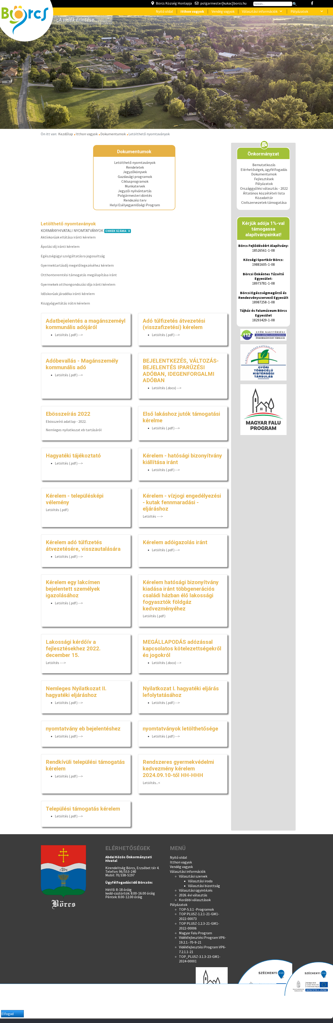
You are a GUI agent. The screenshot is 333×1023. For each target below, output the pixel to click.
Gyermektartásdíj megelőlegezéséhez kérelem (77, 265)
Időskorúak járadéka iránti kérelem (68, 293)
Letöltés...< (151, 782)
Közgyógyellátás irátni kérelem (65, 303)
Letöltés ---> (153, 516)
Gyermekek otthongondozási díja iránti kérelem (78, 284)
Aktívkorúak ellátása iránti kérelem (68, 237)
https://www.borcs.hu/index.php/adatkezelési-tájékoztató (146, 1004)
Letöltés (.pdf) (57, 509)
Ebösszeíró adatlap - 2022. (66, 421)
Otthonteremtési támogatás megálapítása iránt (79, 275)
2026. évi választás (193, 895)
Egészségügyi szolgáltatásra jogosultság (73, 256)
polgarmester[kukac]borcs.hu (223, 3)
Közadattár (264, 197)
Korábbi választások (195, 900)
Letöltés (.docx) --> (166, 388)
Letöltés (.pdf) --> (69, 334)
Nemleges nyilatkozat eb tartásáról (74, 430)
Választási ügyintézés (195, 890)
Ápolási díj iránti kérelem (60, 246)
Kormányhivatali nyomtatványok (72, 231)
